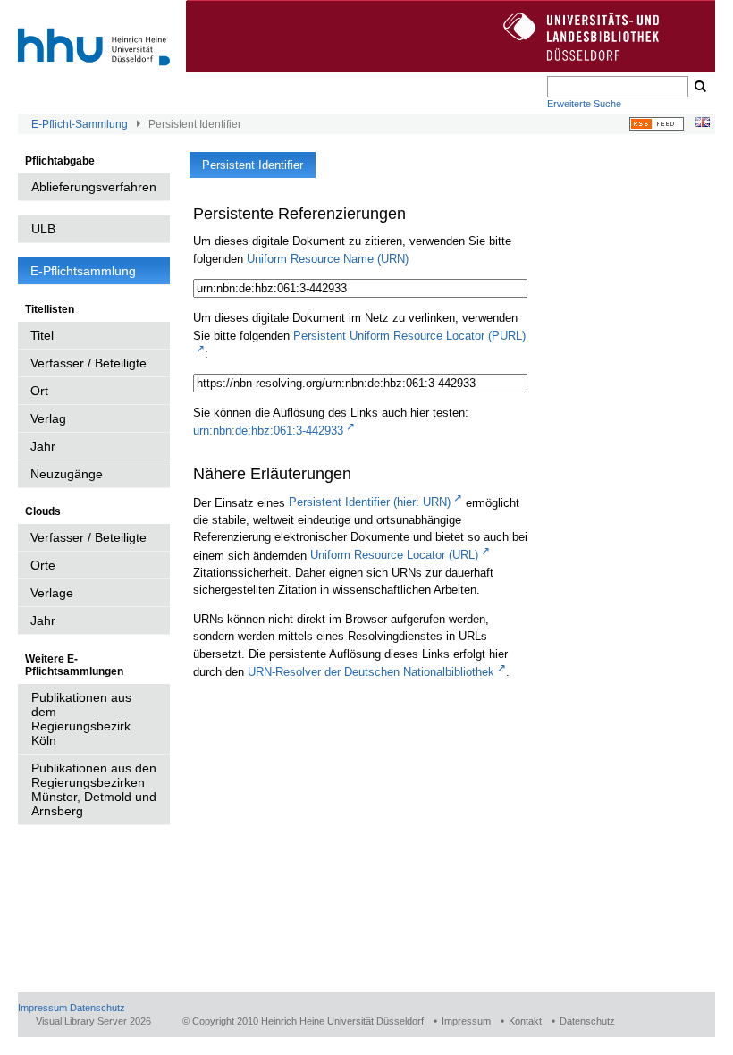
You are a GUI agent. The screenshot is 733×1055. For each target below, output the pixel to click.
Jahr (42, 446)
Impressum (42, 1007)
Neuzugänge (66, 474)
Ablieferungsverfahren (93, 187)
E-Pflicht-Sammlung (79, 124)
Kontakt (525, 1021)
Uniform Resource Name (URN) (328, 259)
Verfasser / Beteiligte (88, 363)
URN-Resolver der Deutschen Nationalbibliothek (371, 672)
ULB (43, 229)
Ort (39, 391)
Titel (42, 335)
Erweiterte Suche (584, 103)
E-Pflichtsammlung (83, 271)
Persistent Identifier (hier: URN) (370, 502)
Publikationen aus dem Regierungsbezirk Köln (81, 718)
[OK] (699, 86)
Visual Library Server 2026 (93, 1021)
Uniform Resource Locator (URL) (394, 554)
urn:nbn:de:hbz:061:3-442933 (268, 430)
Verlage (51, 593)
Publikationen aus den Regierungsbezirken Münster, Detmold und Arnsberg (93, 789)
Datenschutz (97, 1007)
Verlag (48, 418)
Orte (42, 565)
